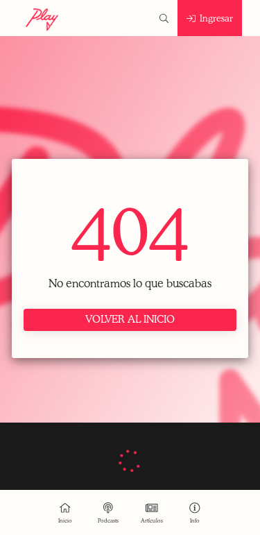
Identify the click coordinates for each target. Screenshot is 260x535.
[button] (194, 512)
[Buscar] (163, 18)
